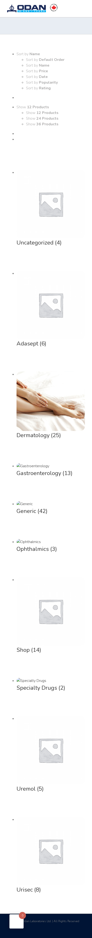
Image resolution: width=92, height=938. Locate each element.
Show (42, 112)
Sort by (45, 59)
